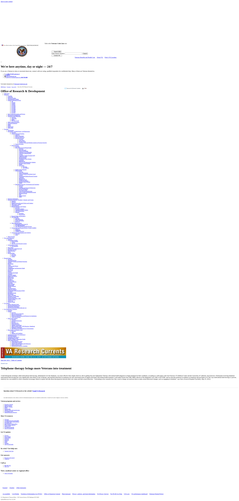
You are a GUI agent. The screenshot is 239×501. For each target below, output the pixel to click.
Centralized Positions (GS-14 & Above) (16, 334)
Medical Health (18, 170)
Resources (17, 221)
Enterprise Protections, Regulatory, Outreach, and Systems (21, 200)
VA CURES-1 (26, 168)
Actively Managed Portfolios (17, 133)
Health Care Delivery (12, 276)
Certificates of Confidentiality (25, 152)
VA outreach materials (9, 427)
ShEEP (20, 164)
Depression (10, 270)
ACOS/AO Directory (12, 123)
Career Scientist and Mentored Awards (27, 192)
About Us (6, 94)
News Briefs (10, 247)
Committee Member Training (21, 210)
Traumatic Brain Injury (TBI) (14, 298)
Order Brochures (11, 251)
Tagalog (11, 488)
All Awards (14, 118)
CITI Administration (19, 211)
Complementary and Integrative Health (16, 268)
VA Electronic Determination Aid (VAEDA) (21, 232)
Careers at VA (7, 426)
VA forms (6, 419)
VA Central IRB (14, 217)
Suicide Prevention (19, 144)
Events (9, 252)
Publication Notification (16, 327)
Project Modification (23, 189)
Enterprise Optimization (13, 198)
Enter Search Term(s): (58, 53)
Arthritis (9, 262)
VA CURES (21, 165)
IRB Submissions (19, 219)
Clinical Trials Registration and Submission (21, 343)
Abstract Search (22, 195)
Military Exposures (19, 136)
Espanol (5, 488)
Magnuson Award (23, 193)
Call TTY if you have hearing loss (17, 77)
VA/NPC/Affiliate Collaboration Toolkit (16, 339)
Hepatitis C (10, 279)
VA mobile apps (7, 423)
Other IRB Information (16, 223)
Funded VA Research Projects (14, 100)
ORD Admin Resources (13, 340)
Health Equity (11, 277)
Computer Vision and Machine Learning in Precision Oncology (33, 142)
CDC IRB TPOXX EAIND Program (23, 226)
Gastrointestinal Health (13, 272)
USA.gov (127, 494)
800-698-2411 (7, 465)
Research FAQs (14, 323)
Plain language (66, 494)
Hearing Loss (11, 278)
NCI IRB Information (20, 225)
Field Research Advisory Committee (19, 346)
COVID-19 (10, 269)
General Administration (16, 320)
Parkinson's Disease (12, 289)
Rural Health (10, 294)
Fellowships (10, 127)
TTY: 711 (6, 466)
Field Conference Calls (16, 344)
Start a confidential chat (11, 76)
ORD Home (3, 86)
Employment (10, 126)
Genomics (10, 274)
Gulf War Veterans (12, 275)
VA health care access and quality (11, 420)
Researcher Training (19, 209)
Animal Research (15, 205)
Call (13, 74)
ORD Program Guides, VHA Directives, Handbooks (23, 326)
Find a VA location (8, 473)
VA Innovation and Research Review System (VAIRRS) (23, 228)
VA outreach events (8, 411)
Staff (20, 194)
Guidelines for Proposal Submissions (27, 187)
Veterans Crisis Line (8, 451)
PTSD (5, 408)
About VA (100, 57)
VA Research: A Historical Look (15, 248)
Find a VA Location (111, 57)
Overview (10, 96)
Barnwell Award (22, 150)
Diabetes (10, 271)
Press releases (7, 436)
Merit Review (22, 161)
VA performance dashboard (139, 494)
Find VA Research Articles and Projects (16, 114)
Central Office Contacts (16, 342)
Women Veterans (8, 405)
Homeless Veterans (8, 404)
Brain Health (10, 263)
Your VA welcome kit (9, 428)
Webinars (17, 212)
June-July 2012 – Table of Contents (11, 360)
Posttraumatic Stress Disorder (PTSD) (16, 290)
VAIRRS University (19, 231)
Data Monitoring (22, 157)
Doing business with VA (9, 425)
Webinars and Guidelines (16, 333)
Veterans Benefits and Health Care (85, 57)
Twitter (6, 441)
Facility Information (19, 220)
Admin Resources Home (16, 341)
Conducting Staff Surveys (13, 337)
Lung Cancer (22, 140)
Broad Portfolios (15, 145)
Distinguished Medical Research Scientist (28, 176)
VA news (6, 435)
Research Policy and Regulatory (18, 216)
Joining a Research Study (13, 304)
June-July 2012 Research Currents (19, 243)
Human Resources (15, 324)
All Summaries (14, 246)
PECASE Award (15, 120)
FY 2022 (13, 107)
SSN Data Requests (12, 336)
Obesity (9, 287)
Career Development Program (25, 191)
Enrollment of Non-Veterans (25, 159)
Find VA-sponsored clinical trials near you (17, 307)
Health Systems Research (20, 169)
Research (13, 322)
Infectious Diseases (12, 281)
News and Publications (9, 238)
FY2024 (13, 105)
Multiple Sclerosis (12, 286)
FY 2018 (13, 111)
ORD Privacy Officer (16, 204)
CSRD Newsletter (23, 156)
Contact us (6, 459)
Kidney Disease (11, 284)
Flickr (5, 442)
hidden (12, 119)
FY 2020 (13, 109)
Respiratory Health (12, 293)
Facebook (6, 439)
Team (12, 332)
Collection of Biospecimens (25, 153)
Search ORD (57, 51)
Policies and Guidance (13, 318)
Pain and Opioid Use (19, 137)
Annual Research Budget (13, 99)
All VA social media (8, 444)
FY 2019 (13, 110)
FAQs (16, 235)
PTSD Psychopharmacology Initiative (27, 162)
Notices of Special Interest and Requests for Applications (24, 316)
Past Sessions (22, 214)
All (12, 101)
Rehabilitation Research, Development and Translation (27, 184)
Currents (9, 86)
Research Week (11, 253)
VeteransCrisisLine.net (20, 84)
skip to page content (7, 1)
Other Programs (11, 236)
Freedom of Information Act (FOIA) (31, 494)
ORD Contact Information (13, 122)
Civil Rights (15, 494)
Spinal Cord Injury (12, 295)
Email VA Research (39, 391)
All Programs (11, 130)
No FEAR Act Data (116, 494)
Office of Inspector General (52, 494)
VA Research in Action (13, 245)
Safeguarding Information (13, 306)
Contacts (21, 154)
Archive (13, 242)
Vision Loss (10, 300)
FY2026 (13, 102)
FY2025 (13, 103)
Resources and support (9, 457)
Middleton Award (23, 179)
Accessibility (6, 494)
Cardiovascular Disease (13, 266)
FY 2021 (13, 108)
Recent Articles (14, 241)
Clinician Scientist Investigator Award (27, 174)
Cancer (9, 265)
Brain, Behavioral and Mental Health (23, 147)
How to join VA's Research (17, 313)
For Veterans (7, 303)
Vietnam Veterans (11, 299)
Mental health (7, 409)
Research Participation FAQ (14, 305)
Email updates (7, 437)
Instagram (6, 440)
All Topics (10, 259)
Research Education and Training (18, 206)
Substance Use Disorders (13, 296)
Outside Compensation (16, 325)
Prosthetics (10, 292)
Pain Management (12, 288)
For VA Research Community (10, 309)
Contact (13, 256)
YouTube (6, 443)
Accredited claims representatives (11, 421)
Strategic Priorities (12, 98)
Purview (21, 186)
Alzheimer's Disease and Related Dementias (17, 261)
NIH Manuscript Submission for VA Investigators (22, 328)
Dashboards (18, 230)
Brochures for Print (12, 249)
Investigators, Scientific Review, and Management (19, 131)
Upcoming (21, 213)
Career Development (23, 151)
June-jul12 (14, 86)
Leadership (10, 97)
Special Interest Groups (13, 338)
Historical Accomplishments (14, 115)
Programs (6, 129)
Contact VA (56, 55)
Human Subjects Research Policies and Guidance (22, 203)
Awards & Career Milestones (14, 116)
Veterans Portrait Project (156, 494)
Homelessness (11, 280)
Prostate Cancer (22, 141)
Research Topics (7, 258)
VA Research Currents (13, 240)
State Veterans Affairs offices (10, 424)
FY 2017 (13, 112)
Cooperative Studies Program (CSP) (27, 155)
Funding (9, 311)
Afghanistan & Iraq (12, 260)
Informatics (10, 283)
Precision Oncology (19, 138)
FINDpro (13, 202)
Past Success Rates (23, 190)
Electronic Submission (16, 314)
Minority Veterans (8, 406)
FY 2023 (13, 106)
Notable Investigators (23, 180)
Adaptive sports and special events (12, 410)
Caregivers (10, 267)
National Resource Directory (10, 412)
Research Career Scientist (24, 163)
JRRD (20, 196)
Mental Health (11, 285)
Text (7, 75)
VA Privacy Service (103, 494)
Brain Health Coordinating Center (15, 330)
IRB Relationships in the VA (21, 224)
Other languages (21, 488)
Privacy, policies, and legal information (83, 494)
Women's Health (11, 302)
